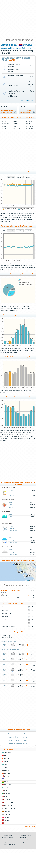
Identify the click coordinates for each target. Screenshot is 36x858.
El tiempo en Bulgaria (7, 839)
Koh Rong (5, 610)
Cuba (6, 764)
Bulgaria (7, 752)
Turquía (7, 820)
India (6, 782)
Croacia (7, 761)
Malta (6, 796)
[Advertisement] (18, 18)
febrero (5, 124)
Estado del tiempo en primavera (18, 737)
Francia (7, 776)
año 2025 (20, 177)
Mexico (7, 799)
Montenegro (9, 802)
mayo (16, 121)
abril (4, 128)
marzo (4, 126)
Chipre (6, 758)
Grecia (6, 779)
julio (16, 126)
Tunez (6, 817)
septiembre (30, 121)
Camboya (27, 45)
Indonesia (8, 785)
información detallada (27, 100)
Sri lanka (7, 811)
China (6, 755)
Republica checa (10, 805)
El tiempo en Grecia (25, 839)
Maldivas (7, 793)
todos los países (30, 826)
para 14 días (7, 111)
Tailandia (7, 814)
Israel (6, 788)
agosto (17, 128)
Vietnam (7, 823)
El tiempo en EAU (24, 837)
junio (16, 124)
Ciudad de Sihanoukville (9, 623)
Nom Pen (4, 620)
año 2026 (11, 177)
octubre (29, 124)
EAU (5, 767)
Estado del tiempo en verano (18, 740)
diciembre (29, 128)
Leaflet (27, 580)
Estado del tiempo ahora (11, 590)
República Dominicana (12, 808)
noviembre (30, 126)
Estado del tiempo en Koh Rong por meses (18, 117)
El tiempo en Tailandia (25, 835)
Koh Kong (5, 616)
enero (4, 121)
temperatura (26, 111)
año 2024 (28, 177)
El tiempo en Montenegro (8, 844)
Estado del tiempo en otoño (18, 743)
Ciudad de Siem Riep (8, 626)
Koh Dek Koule (6, 613)
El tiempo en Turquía (7, 837)
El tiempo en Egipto (7, 835)
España (7, 773)
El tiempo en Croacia (25, 842)
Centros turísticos (8, 45)
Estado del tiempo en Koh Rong (15, 48)
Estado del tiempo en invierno (18, 734)
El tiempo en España (7, 842)
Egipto (6, 770)
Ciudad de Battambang (9, 607)
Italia (6, 790)
